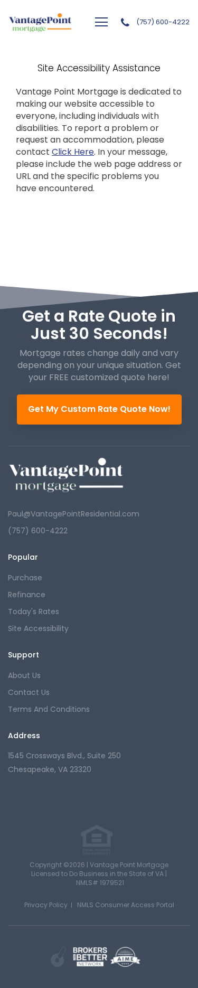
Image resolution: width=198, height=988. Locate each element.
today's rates (33, 611)
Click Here (73, 152)
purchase (25, 577)
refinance (26, 594)
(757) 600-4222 (163, 22)
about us (24, 675)
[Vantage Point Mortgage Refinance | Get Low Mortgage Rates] (66, 475)
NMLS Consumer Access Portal (125, 904)
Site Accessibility (38, 628)
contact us (29, 692)
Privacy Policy (46, 904)
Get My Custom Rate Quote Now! (99, 409)
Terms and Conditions (49, 709)
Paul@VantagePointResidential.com (73, 514)
